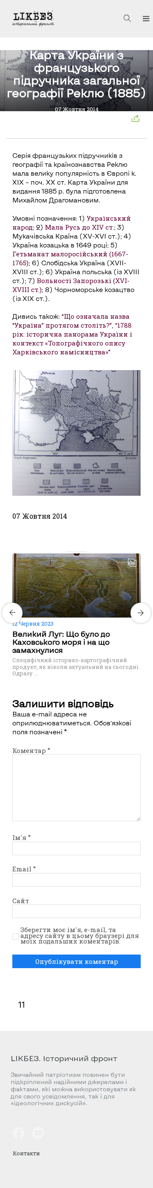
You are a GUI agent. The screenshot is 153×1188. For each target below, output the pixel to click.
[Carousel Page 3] (79, 551)
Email (24, 869)
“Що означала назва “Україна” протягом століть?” (71, 320)
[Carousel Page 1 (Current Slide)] (68, 551)
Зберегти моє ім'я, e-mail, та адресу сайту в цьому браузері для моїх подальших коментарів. (79, 935)
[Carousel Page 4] (84, 551)
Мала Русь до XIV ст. (79, 227)
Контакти (26, 1153)
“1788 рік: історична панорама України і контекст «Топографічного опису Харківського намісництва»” (72, 338)
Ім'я (21, 837)
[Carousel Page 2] (73, 551)
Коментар (31, 750)
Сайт (20, 900)
